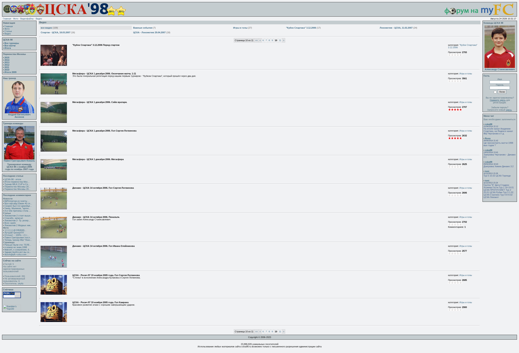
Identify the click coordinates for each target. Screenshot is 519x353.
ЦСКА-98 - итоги (12, 179)
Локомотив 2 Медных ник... (18, 225)
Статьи (8, 31)
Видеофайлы (27, 18)
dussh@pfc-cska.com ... (16, 254)
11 (280, 40)
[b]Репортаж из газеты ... (17, 201)
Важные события (142, 28)
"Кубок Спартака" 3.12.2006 (301, 28)
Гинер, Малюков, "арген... (17, 208)
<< (256, 40)
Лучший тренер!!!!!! (14, 232)
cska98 (488, 124)
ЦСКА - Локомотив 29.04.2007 (149, 32)
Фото (15, 18)
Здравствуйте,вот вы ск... (17, 252)
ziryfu (20, 283)
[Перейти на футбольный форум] (475, 14)
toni (487, 171)
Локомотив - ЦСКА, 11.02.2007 (396, 28)
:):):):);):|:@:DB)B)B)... (15, 230)
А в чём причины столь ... (17, 211)
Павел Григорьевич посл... (18, 237)
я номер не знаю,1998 (15, 247)
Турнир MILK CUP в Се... (17, 184)
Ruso (488, 138)
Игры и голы (240, 28)
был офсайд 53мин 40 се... (18, 203)
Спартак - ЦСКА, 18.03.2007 (55, 32)
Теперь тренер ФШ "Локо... (18, 240)
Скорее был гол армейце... (18, 206)
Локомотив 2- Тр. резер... (17, 220)
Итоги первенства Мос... (17, 182)
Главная (7, 18)
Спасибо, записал (13, 218)
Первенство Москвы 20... (17, 186)
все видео (46, 28)
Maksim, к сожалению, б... (17, 249)
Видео (39, 18)
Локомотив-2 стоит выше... (18, 215)
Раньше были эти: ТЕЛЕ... (17, 245)
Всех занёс (10, 223)
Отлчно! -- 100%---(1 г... (16, 235)
